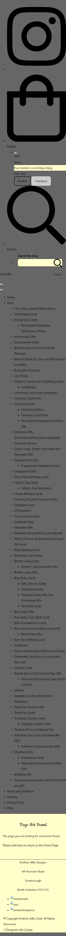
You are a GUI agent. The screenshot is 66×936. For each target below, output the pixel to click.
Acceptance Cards (32, 757)
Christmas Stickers (32, 409)
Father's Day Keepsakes (36, 488)
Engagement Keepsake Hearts (40, 465)
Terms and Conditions (20, 791)
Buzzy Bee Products (27, 370)
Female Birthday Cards (28, 493)
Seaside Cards (23, 667)
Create (28, 929)
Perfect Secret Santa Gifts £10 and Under (39, 651)
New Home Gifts (31, 634)
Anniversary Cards (25, 319)
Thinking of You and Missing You (34, 729)
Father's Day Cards (26, 482)
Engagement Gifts (25, 471)
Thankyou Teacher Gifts (36, 724)
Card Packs (21, 375)
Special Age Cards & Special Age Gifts (37, 673)
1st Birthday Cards (25, 314)
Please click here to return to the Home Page (30, 845)
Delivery (12, 796)
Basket (22, 181)
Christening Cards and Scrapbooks (35, 392)
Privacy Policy (15, 802)
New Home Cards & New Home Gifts (37, 628)
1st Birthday (28, 387)
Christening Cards (32, 589)
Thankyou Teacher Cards (29, 718)
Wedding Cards (23, 752)
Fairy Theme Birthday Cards (31, 477)
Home (11, 297)
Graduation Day (24, 521)
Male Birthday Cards (27, 549)
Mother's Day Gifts (25, 572)
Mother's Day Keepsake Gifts (39, 566)
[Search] (58, 263)
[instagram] (36, 69)
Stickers (19, 690)
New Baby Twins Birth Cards (32, 617)
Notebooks (21, 645)
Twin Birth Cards (31, 606)
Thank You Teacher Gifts (29, 707)
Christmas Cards (24, 404)
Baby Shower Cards (26, 342)
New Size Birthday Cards (30, 639)
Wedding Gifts (23, 774)
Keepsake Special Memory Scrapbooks (38, 533)
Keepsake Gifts (23, 527)
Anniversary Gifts (25, 336)
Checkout (41, 181)
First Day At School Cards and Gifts (36, 499)
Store (10, 303)
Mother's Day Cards (26, 561)
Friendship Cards (24, 505)
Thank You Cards (24, 712)
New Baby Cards (25, 578)
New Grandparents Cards (30, 622)
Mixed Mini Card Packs (28, 555)
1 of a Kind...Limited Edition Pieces (34, 308)
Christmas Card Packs (27, 398)
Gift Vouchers (22, 510)
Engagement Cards (26, 460)
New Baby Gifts (24, 611)
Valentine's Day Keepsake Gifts (40, 746)
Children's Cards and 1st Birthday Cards (39, 381)
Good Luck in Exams (27, 516)
